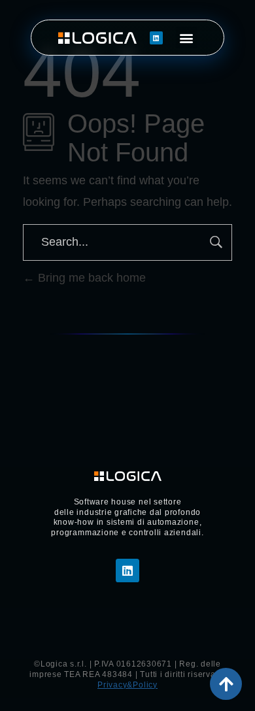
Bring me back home (90, 277)
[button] (186, 37)
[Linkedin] (156, 37)
